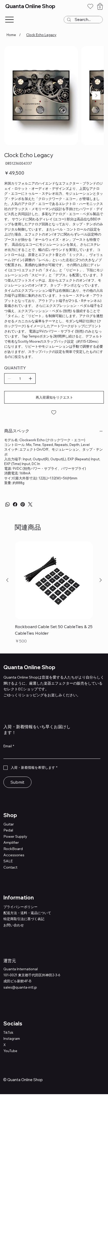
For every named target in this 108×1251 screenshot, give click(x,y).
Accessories (13, 855)
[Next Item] (96, 95)
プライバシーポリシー (20, 907)
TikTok (8, 1032)
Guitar (8, 824)
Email (8, 746)
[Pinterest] (22, 504)
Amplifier (11, 842)
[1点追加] (30, 378)
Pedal (8, 830)
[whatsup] (7, 504)
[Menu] (9, 20)
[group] (54, 592)
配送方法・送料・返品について (27, 913)
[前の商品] (7, 580)
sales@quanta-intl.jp (20, 987)
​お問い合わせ (13, 925)
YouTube (10, 1051)
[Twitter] (30, 504)
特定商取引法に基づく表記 (23, 919)
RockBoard (13, 848)
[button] (100, 6)
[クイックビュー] (54, 580)
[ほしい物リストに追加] (54, 412)
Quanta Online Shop (30, 6)
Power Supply (15, 836)
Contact (10, 867)
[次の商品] (101, 580)
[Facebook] (15, 504)
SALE (8, 861)
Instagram (11, 1038)
